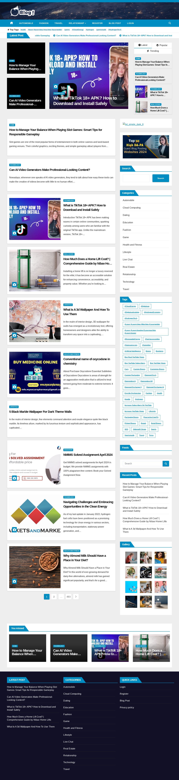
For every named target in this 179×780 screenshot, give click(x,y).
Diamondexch (130, 381)
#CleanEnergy (77, 30)
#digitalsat (145, 306)
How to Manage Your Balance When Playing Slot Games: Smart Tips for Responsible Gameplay (152, 65)
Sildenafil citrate (139, 429)
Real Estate (59, 93)
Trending (154, 51)
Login (130, 23)
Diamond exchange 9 (133, 387)
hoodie (127, 399)
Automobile (26, 23)
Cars (127, 369)
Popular (163, 45)
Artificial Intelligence (133, 351)
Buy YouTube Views (158, 363)
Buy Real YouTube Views (134, 357)
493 (69, 596)
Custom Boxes (139, 369)
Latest (144, 45)
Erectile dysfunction (133, 393)
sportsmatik (101, 30)
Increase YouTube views (134, 411)
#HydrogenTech (115, 30)
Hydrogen (90, 30)
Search (126, 168)
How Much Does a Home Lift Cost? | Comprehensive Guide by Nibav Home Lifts (88, 103)
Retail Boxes (156, 423)
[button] (170, 23)
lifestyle (152, 411)
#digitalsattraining (132, 312)
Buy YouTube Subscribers (135, 363)
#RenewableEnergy (132, 339)
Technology (15, 96)
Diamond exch (150, 375)
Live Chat (128, 259)
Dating (126, 215)
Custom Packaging (132, 375)
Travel (59, 23)
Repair (143, 423)
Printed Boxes (130, 423)
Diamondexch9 (147, 381)
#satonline (146, 345)
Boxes (148, 351)
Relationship (77, 23)
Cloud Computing (132, 207)
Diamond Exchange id (155, 387)
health (23, 30)
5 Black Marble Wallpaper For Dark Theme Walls (40, 411)
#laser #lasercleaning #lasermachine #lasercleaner (140, 331)
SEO (126, 429)
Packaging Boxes (132, 417)
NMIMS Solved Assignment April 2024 (87, 454)
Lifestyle (68, 304)
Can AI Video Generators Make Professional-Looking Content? (25, 104)
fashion (149, 393)
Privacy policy (127, 707)
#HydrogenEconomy (152, 312)
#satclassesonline (152, 339)
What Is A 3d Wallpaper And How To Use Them (31, 726)
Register (97, 23)
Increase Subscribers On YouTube (138, 405)
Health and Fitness (71, 354)
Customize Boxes (157, 369)
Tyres (151, 435)
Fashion (44, 23)
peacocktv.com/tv (150, 417)
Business (159, 351)
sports (67, 30)
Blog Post (115, 23)
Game (12, 61)
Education (68, 450)
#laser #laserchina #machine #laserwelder (45, 30)
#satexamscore (131, 345)
